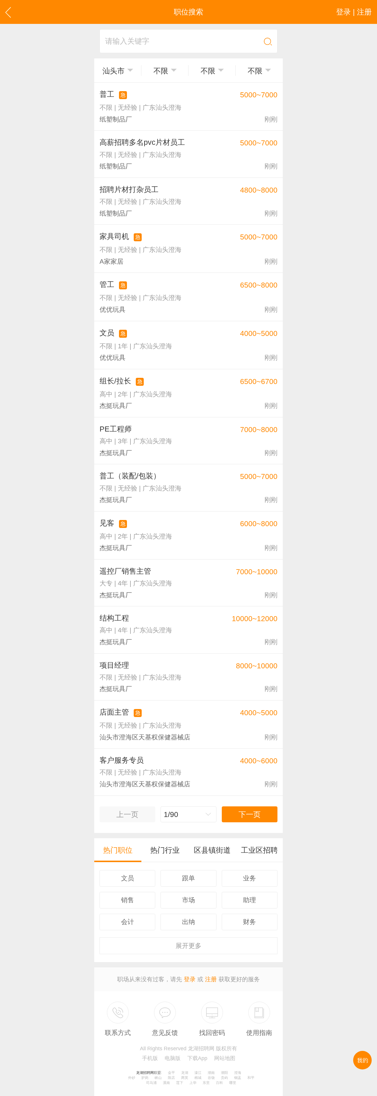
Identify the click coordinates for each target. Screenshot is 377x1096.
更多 (188, 945)
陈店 (171, 1078)
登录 (190, 979)
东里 (206, 1083)
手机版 (150, 1058)
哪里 (232, 1083)
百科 (219, 1083)
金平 (171, 1073)
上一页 (127, 814)
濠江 (197, 1073)
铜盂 (237, 1078)
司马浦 (151, 1083)
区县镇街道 (212, 850)
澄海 (237, 1073)
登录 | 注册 (354, 12)
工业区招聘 (259, 850)
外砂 (131, 1078)
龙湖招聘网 (145, 1073)
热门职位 (118, 850)
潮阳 (224, 1073)
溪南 (166, 1083)
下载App (197, 1058)
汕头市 (113, 71)
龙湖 (184, 1073)
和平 (250, 1078)
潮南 (211, 1073)
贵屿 (224, 1078)
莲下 (179, 1083)
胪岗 (144, 1078)
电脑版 (173, 1058)
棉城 (197, 1078)
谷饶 (211, 1078)
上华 (192, 1083)
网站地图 (224, 1058)
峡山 (158, 1078)
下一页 (250, 814)
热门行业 (165, 850)
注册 (211, 979)
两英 (184, 1078)
